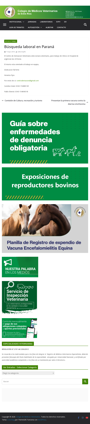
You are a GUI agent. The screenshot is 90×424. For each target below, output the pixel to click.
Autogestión (33, 27)
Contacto (61, 27)
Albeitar (49, 27)
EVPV (58, 22)
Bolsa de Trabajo (10, 41)
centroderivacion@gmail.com (28, 80)
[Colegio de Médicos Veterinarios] (45, 7)
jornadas (32, 22)
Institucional (15, 22)
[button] (23, 21)
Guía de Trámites (16, 27)
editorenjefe (21, 52)
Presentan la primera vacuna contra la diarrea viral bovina (68, 102)
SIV (65, 22)
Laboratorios (46, 22)
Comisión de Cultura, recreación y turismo (23, 100)
